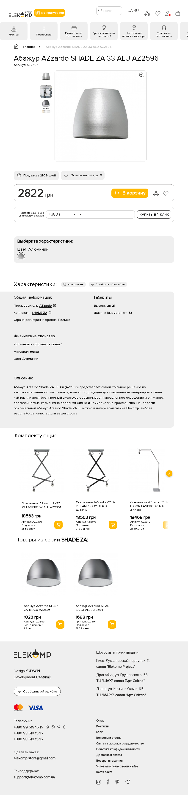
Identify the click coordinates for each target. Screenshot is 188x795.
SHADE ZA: (74, 539)
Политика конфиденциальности (118, 749)
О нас (100, 720)
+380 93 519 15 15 (28, 733)
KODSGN (33, 671)
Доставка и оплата (109, 755)
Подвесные (44, 34)
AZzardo (45, 306)
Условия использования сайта (117, 766)
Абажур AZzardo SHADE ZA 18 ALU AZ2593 (42, 608)
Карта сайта (104, 772)
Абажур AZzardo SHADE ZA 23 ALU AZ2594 (93, 608)
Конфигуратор (52, 13)
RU (136, 10)
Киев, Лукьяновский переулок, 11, (123, 663)
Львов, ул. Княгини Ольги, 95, (121, 692)
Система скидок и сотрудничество (120, 743)
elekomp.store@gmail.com (34, 758)
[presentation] (169, 473)
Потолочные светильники (74, 35)
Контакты (102, 726)
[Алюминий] (21, 256)
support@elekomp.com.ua (34, 777)
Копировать (75, 284)
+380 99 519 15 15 (28, 727)
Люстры (14, 34)
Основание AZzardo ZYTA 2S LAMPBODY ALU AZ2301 (41, 505)
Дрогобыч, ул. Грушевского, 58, (122, 678)
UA (130, 10)
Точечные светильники (164, 35)
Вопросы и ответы (108, 738)
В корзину (134, 193)
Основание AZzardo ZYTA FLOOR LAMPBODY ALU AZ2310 (149, 506)
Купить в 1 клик (154, 214)
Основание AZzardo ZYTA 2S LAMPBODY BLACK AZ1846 (95, 506)
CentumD (43, 677)
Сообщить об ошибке (110, 284)
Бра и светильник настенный (104, 35)
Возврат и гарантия (109, 761)
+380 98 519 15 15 (28, 739)
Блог (99, 732)
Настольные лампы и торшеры (134, 35)
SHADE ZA (39, 313)
